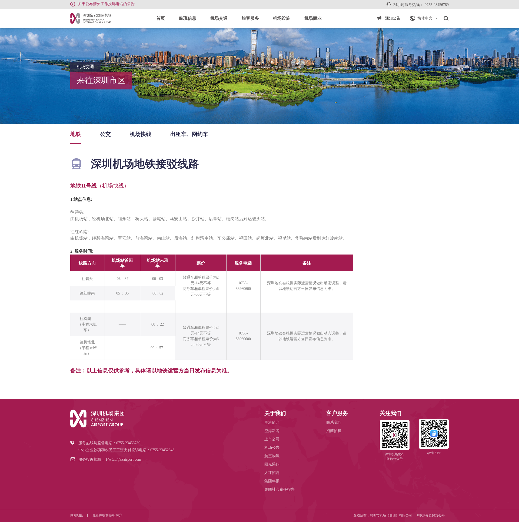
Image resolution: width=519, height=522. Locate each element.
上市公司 (272, 439)
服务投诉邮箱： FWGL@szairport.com (109, 459)
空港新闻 (272, 431)
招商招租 (333, 431)
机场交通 (219, 18)
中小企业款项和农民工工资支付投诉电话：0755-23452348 (126, 450)
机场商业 (313, 18)
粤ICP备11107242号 (431, 515)
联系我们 (333, 422)
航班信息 (187, 18)
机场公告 (272, 448)
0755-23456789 (437, 5)
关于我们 (275, 413)
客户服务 (337, 413)
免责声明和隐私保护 (107, 515)
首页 (160, 18)
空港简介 (272, 422)
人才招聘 (272, 473)
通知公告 (392, 18)
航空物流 (272, 456)
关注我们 (390, 413)
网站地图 (76, 515)
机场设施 (281, 18)
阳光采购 (272, 464)
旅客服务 (250, 18)
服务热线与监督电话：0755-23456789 (109, 443)
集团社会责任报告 (279, 489)
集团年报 (272, 481)
